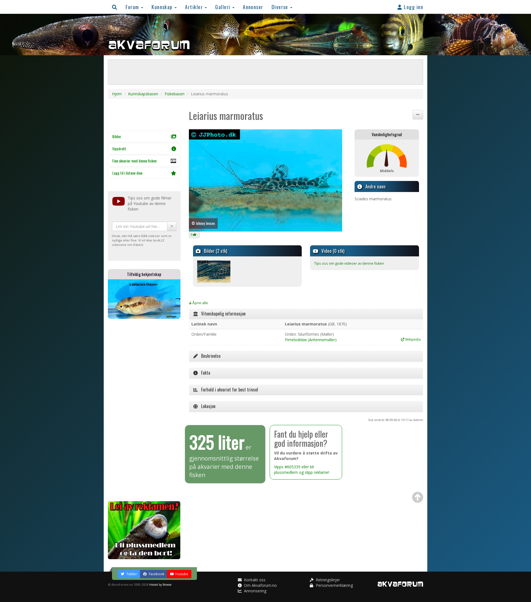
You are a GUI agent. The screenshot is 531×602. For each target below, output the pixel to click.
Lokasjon (206, 406)
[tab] (306, 314)
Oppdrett (119, 148)
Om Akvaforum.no (260, 585)
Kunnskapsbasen (143, 93)
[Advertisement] (144, 410)
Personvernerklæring (334, 585)
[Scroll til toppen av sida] (417, 497)
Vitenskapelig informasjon (222, 313)
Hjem (117, 93)
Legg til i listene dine (127, 173)
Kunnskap (163, 6)
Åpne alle (199, 303)
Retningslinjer (327, 579)
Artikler (194, 6)
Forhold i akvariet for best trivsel (228, 389)
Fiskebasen (174, 93)
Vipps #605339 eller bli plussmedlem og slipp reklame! (301, 469)
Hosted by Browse (160, 585)
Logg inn (412, 6)
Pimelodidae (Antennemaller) (311, 339)
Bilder (116, 136)
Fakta (204, 372)
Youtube (181, 574)
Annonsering (254, 590)
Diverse (281, 6)
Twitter (131, 574)
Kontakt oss (254, 579)
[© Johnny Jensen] (213, 271)
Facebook (156, 574)
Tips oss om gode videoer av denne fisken (349, 263)
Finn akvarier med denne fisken (134, 161)
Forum (133, 6)
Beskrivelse (209, 356)
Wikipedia (412, 339)
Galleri (223, 6)
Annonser (253, 6)
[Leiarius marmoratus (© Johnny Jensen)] (265, 180)
